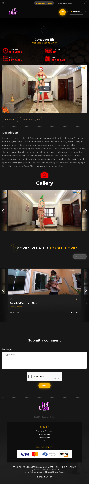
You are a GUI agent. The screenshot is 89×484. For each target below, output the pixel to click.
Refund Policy (44, 437)
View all (80, 256)
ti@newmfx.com (37, 472)
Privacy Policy (44, 434)
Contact (52, 417)
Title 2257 (37, 417)
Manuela (37, 43)
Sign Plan (78, 12)
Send (44, 385)
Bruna (12, 307)
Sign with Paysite (32, 119)
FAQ (44, 441)
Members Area (45, 3)
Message (7, 349)
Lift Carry (13, 299)
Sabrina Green (49, 43)
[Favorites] (77, 299)
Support (45, 417)
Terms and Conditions (44, 431)
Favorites (10, 119)
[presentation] (3, 210)
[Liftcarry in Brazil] (12, 12)
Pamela (19, 307)
